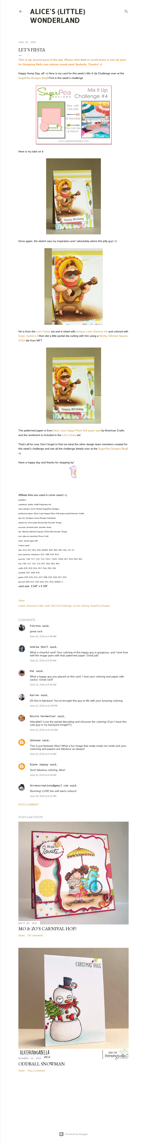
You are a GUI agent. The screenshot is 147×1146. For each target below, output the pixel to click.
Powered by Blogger (76, 1134)
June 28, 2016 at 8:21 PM (43, 796)
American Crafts (35, 605)
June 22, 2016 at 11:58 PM (43, 705)
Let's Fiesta (43, 331)
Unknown (35, 740)
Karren (34, 695)
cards (47, 605)
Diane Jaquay (39, 764)
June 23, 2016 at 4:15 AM (43, 754)
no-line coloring (81, 605)
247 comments (35, 935)
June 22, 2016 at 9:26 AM (43, 684)
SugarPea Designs (100, 605)
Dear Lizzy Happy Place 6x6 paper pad (76, 430)
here (83, 59)
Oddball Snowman (41, 1064)
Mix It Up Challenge (61, 605)
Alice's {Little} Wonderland (58, 16)
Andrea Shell (39, 647)
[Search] (126, 10)
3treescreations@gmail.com (49, 785)
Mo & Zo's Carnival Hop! (47, 929)
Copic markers (27, 335)
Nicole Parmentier (43, 716)
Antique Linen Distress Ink (92, 331)
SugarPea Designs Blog (32, 77)
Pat (32, 671)
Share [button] (21, 600)
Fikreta (35, 625)
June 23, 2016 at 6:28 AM (43, 775)
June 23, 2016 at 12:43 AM (44, 730)
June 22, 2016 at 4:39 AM (43, 636)
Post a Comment (28, 804)
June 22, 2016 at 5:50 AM (43, 660)
